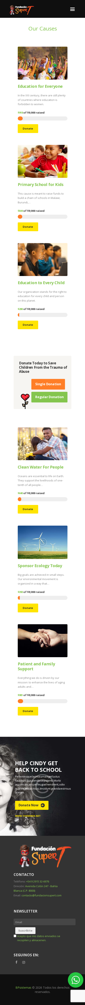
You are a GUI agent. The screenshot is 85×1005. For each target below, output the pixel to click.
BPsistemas (23, 987)
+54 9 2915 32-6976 (37, 881)
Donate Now (28, 805)
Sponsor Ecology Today (40, 565)
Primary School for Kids (41, 184)
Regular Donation (49, 397)
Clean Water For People (41, 467)
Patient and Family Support (36, 666)
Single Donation (48, 384)
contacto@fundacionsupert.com (41, 895)
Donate (28, 128)
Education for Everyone (40, 86)
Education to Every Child (41, 282)
